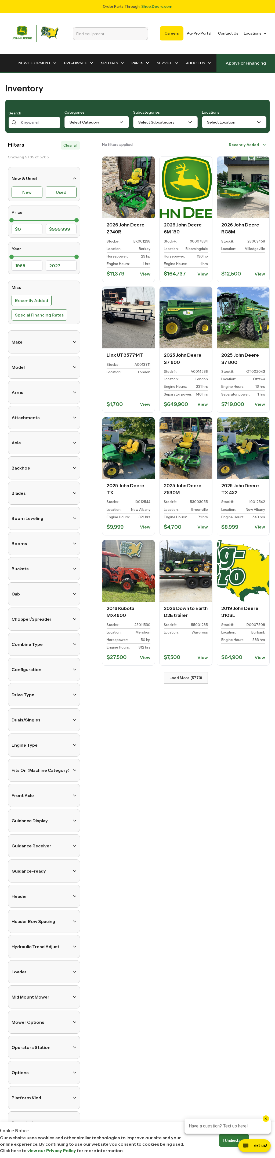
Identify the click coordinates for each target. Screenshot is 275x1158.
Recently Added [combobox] (244, 144)
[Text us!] (254, 1147)
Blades (19, 493)
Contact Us (228, 33)
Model (18, 367)
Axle (16, 442)
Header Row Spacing (33, 921)
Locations (210, 112)
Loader (19, 971)
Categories (74, 112)
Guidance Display (30, 820)
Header (19, 896)
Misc (16, 287)
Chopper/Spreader (32, 619)
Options (20, 1072)
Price (17, 212)
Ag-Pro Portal (199, 33)
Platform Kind (26, 1097)
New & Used (24, 178)
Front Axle (23, 795)
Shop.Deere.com (156, 6)
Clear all (70, 145)
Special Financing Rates (39, 315)
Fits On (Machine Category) (41, 770)
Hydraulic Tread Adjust (35, 946)
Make (17, 342)
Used (61, 192)
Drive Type (23, 694)
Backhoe (21, 468)
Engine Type (25, 745)
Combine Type (27, 644)
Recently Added (31, 300)
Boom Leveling (27, 518)
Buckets (20, 568)
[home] (35, 33)
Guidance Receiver (31, 845)
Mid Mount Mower (30, 997)
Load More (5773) (185, 677)
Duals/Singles (26, 720)
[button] (254, 33)
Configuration (26, 669)
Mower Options (28, 1022)
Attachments (26, 417)
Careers (172, 33)
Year (16, 248)
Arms (17, 392)
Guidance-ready (29, 871)
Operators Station (31, 1047)
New (27, 192)
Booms (19, 543)
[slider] (11, 220)
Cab (16, 594)
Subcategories (146, 112)
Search (15, 113)
